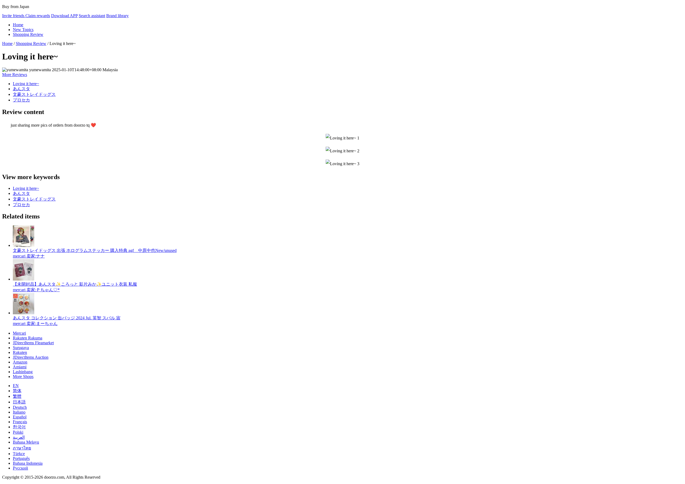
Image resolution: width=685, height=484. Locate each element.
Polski (18, 432)
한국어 (19, 427)
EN (16, 385)
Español (19, 417)
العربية (19, 437)
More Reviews (14, 74)
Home (18, 24)
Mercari (19, 333)
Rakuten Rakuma (27, 338)
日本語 (19, 402)
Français (20, 421)
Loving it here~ (26, 83)
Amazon (20, 362)
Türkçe (19, 453)
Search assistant (92, 15)
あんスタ (21, 88)
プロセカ (21, 100)
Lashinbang (23, 371)
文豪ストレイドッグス (34, 94)
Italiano (19, 412)
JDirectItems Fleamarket (33, 343)
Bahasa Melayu (26, 442)
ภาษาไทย (22, 448)
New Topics (23, 29)
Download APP (64, 15)
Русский (20, 468)
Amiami (19, 367)
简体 (17, 390)
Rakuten (20, 352)
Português (21, 458)
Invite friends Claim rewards (26, 15)
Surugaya (21, 347)
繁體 (17, 396)
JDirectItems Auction (30, 357)
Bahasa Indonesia (28, 463)
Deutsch (20, 407)
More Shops (23, 376)
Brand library (117, 15)
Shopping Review (28, 34)
